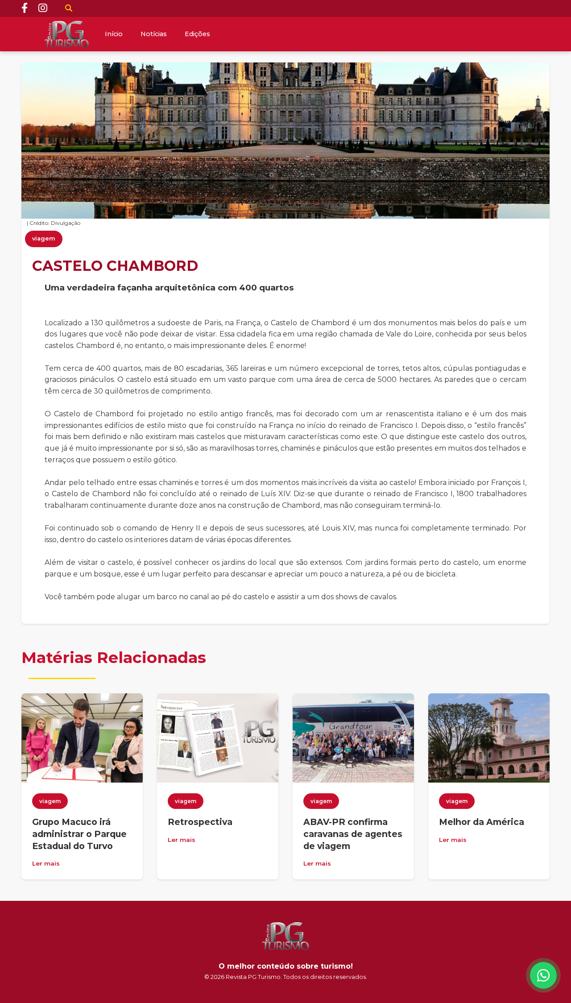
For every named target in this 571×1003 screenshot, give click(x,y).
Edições (197, 34)
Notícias (154, 34)
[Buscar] (68, 8)
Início (114, 34)
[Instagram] (42, 8)
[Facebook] (24, 8)
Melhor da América (481, 821)
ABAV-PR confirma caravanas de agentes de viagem (352, 833)
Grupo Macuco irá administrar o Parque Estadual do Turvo (79, 833)
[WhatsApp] (543, 975)
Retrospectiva (200, 821)
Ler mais (46, 863)
